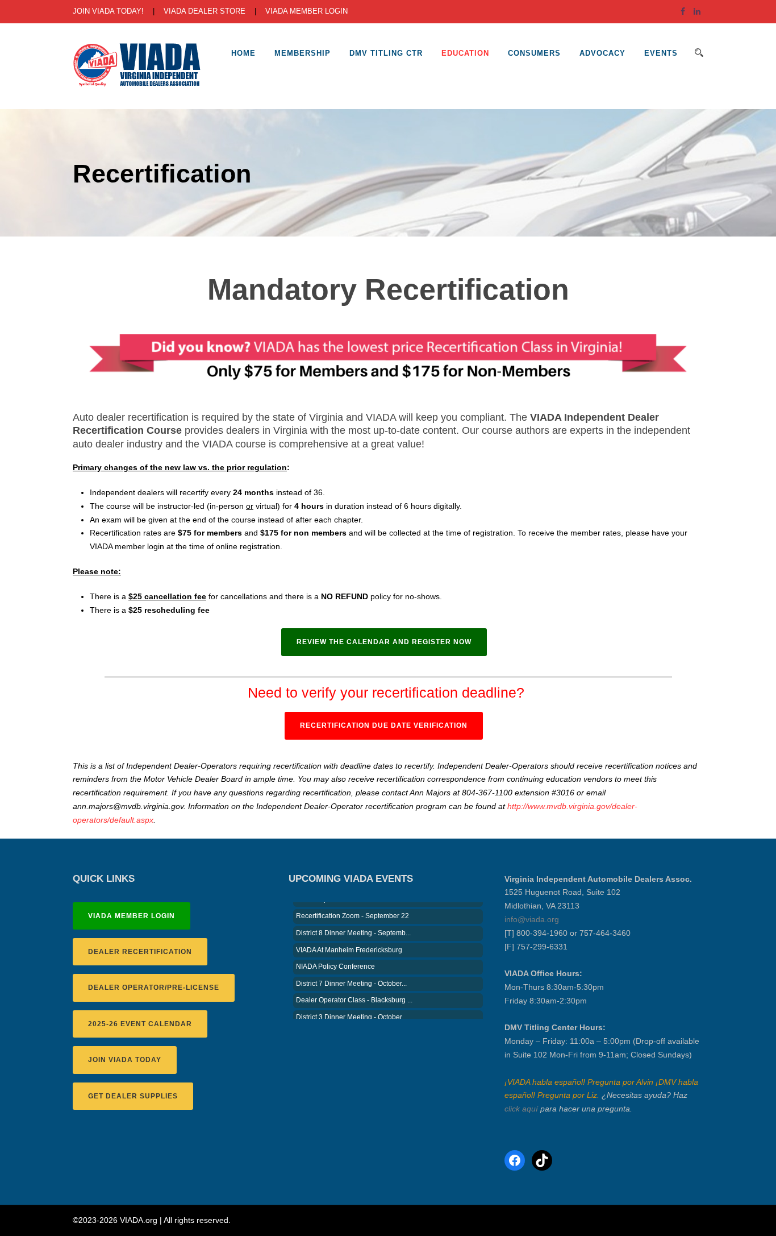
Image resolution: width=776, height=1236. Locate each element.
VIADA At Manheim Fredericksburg (349, 940)
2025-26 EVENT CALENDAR (140, 1024)
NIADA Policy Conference (335, 957)
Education (465, 53)
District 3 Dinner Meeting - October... (351, 1007)
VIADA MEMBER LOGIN (306, 11)
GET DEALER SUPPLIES (133, 1096)
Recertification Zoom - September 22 (352, 906)
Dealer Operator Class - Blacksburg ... (354, 990)
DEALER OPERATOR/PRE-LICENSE (153, 988)
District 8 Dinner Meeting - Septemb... (353, 923)
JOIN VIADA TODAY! (108, 11)
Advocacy (602, 53)
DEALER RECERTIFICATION (140, 952)
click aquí (521, 1108)
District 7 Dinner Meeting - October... (351, 974)
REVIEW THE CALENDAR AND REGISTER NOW (384, 642)
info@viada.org (531, 919)
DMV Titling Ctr (386, 53)
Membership (302, 53)
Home (243, 53)
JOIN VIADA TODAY (124, 1060)
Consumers (534, 53)
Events (661, 53)
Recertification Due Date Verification (384, 725)
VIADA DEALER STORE (204, 11)
